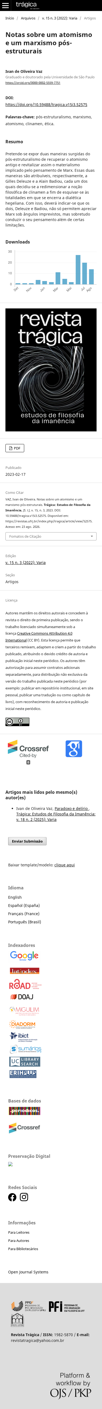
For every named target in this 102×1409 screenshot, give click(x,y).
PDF (16, 448)
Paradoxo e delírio (72, 808)
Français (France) (23, 913)
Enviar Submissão (27, 841)
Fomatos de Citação (25, 536)
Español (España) (24, 905)
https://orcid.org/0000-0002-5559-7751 (32, 83)
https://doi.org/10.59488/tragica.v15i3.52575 (46, 104)
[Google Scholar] (24, 961)
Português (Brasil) (24, 921)
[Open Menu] (5, 5)
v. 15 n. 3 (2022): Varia (59, 18)
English (15, 897)
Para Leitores (18, 1232)
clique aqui (64, 864)
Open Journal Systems (28, 1272)
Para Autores (18, 1240)
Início (9, 18)
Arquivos (28, 18)
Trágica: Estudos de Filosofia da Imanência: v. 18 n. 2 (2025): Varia (55, 816)
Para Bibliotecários (23, 1248)
